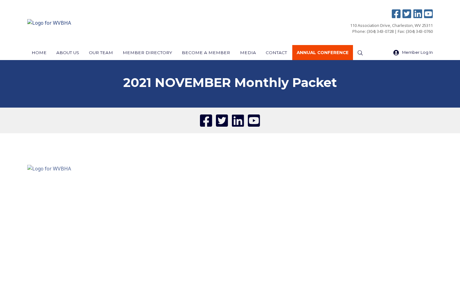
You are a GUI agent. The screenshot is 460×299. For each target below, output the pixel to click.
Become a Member (206, 52)
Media (248, 52)
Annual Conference (323, 52)
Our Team (101, 52)
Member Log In (417, 52)
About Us (67, 52)
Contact (276, 52)
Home (39, 52)
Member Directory (147, 52)
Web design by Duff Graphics (247, 217)
